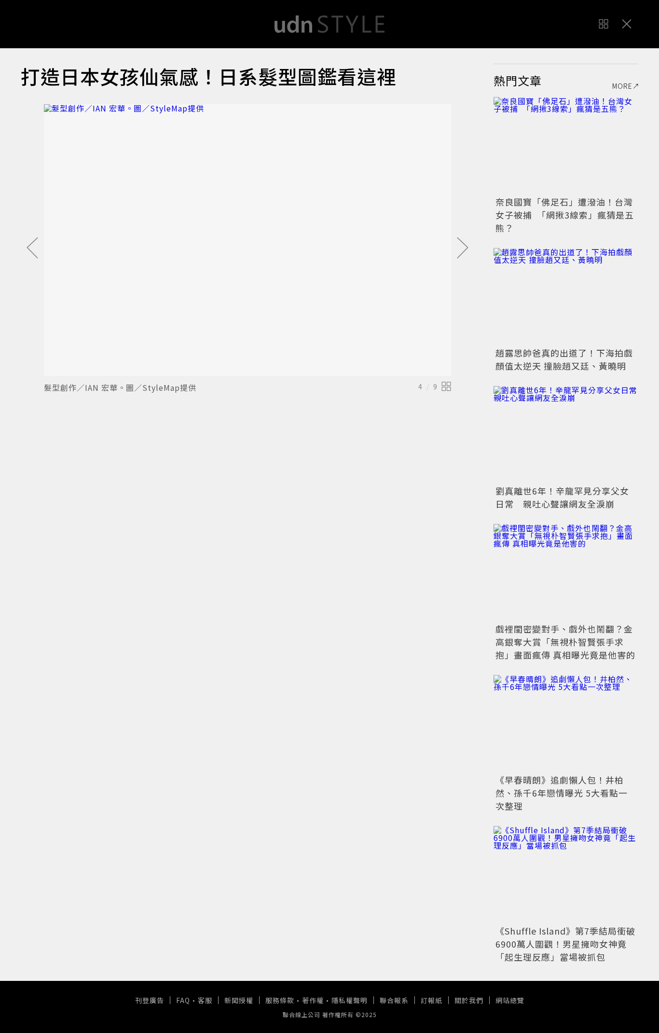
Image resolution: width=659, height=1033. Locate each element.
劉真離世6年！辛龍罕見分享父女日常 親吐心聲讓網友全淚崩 (562, 497)
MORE (622, 86)
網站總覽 (509, 1000)
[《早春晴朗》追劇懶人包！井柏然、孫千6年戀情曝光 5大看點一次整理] (566, 723)
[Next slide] (462, 248)
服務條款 (279, 1000)
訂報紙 (431, 1000)
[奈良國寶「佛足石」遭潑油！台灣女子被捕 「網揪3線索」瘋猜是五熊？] (566, 145)
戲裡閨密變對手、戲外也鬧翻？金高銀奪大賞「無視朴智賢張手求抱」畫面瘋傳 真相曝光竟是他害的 (565, 641)
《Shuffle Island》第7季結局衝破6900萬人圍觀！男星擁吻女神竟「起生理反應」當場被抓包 (565, 943)
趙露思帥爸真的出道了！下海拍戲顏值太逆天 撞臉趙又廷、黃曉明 (564, 359)
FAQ (183, 1000)
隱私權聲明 (349, 1000)
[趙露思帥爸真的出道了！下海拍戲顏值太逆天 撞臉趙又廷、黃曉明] (566, 296)
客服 (205, 1000)
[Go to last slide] (32, 248)
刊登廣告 (149, 1000)
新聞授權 (238, 1000)
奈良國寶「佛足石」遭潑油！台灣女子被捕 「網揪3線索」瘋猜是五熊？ (564, 214)
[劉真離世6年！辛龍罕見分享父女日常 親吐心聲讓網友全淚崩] (566, 434)
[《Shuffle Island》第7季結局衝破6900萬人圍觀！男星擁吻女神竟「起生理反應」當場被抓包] (566, 874)
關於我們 (468, 1000)
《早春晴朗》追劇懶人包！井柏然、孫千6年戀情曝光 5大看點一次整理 (561, 792)
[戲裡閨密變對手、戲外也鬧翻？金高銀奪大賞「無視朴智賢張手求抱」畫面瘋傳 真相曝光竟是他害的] (566, 572)
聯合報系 (394, 1000)
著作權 (313, 1000)
